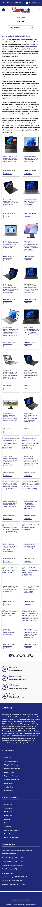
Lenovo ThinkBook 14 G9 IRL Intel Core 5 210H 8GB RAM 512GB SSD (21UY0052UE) (10, 245)
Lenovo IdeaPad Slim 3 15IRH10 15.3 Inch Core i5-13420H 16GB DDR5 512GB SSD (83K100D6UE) (10, 462)
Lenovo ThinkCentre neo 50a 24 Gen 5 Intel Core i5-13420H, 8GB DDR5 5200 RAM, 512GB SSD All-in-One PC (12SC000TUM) (31, 247)
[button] (3, 9)
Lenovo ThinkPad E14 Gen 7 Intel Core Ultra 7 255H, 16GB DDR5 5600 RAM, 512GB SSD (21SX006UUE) (10, 289)
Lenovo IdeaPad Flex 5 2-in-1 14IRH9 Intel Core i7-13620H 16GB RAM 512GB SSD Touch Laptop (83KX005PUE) (10, 376)
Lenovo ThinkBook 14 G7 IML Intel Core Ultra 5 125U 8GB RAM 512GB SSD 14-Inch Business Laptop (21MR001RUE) (10, 332)
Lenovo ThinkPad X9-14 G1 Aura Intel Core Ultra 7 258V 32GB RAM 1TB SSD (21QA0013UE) (10, 159)
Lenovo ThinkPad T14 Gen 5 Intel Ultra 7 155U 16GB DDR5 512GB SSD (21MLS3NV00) (31, 159)
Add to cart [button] (7, 173)
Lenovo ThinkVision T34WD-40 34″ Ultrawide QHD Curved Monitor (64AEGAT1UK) (10, 418)
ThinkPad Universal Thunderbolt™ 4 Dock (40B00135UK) (9, 589)
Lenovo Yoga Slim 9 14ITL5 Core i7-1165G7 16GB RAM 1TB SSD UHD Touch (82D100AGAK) (10, 548)
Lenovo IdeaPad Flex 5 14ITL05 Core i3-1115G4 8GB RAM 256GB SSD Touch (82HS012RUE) (30, 505)
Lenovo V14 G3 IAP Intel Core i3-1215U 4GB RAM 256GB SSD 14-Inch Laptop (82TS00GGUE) (31, 331)
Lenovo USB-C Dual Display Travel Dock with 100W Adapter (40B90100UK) (31, 590)
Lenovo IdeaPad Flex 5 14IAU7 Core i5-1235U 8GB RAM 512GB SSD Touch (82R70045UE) (10, 504)
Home (18, 17)
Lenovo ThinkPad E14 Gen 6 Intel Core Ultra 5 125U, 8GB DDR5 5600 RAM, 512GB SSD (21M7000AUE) (31, 289)
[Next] (31, 655)
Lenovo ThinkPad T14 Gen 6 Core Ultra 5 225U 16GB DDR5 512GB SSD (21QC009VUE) (10, 202)
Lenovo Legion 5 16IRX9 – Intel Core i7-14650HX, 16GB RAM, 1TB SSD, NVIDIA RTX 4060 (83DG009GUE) (31, 634)
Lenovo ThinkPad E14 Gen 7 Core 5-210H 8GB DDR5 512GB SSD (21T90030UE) (31, 202)
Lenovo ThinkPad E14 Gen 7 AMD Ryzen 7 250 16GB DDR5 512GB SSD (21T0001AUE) (31, 375)
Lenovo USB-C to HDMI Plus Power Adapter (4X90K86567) (30, 546)
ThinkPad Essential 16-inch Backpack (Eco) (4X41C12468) (10, 632)
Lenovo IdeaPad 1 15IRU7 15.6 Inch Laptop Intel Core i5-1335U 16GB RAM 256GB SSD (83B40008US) (31, 462)
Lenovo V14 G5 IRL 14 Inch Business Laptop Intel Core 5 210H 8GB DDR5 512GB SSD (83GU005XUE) (30, 419)
